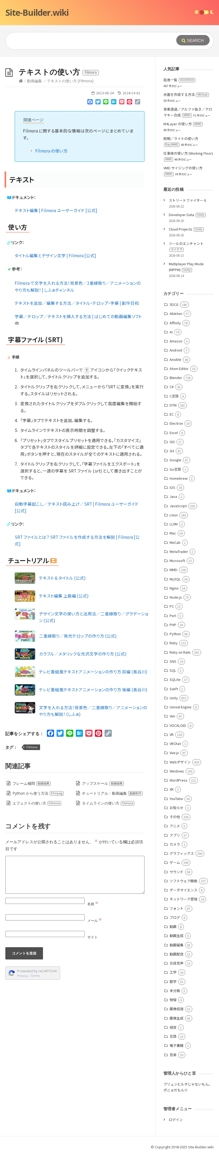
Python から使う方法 (37, 793)
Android (176, 350)
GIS (172, 441)
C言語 (174, 396)
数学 (173, 981)
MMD (173, 569)
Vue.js (174, 752)
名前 (92, 904)
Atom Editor (179, 368)
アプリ (175, 835)
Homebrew (178, 478)
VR (172, 734)
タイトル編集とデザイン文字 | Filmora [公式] (55, 255)
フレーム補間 (31, 783)
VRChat (175, 743)
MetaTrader (179, 551)
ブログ (175, 917)
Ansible (175, 359)
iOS (172, 487)
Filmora (31, 747)
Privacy (22, 976)
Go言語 (175, 469)
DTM (173, 405)
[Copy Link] (138, 103)
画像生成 (176, 1018)
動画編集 (34, 80)
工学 (173, 972)
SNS (173, 661)
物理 (173, 999)
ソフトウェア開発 (183, 880)
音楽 (173, 1054)
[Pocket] (122, 103)
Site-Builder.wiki (37, 12)
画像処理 (176, 1008)
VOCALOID (178, 725)
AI (171, 331)
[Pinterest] (130, 103)
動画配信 (176, 954)
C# (172, 386)
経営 (173, 1027)
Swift (174, 688)
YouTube (176, 798)
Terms (35, 976)
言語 (173, 1036)
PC (172, 606)
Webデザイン (180, 761)
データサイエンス (183, 889)
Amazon (176, 341)
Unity (174, 697)
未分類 (175, 990)
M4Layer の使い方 (182, 123)
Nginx (174, 588)
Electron (176, 423)
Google (175, 459)
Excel (174, 432)
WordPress (178, 780)
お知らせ (176, 807)
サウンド (176, 871)
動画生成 (176, 935)
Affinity (175, 322)
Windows (177, 771)
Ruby (174, 642)
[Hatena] (114, 103)
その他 (175, 816)
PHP (173, 624)
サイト (92, 937)
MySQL (175, 579)
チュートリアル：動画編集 (111, 793)
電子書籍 (176, 1045)
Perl (173, 615)
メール (94, 920)
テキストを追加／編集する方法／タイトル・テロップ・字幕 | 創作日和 (77, 303)
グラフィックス (182, 853)
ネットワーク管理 (183, 899)
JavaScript (178, 505)
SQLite (175, 679)
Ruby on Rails (180, 652)
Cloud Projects (185, 229)
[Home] (21, 80)
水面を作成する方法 (185, 94)
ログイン (176, 1119)
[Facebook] (90, 103)
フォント (176, 908)
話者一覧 (178, 79)
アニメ (175, 825)
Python (175, 633)
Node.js (176, 597)
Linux (174, 514)
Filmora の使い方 (51, 151)
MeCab (175, 542)
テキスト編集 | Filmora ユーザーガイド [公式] (56, 210)
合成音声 (176, 963)
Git (172, 450)
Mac (173, 533)
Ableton (176, 313)
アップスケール (102, 783)
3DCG (174, 304)
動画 (173, 926)
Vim (172, 716)
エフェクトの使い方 (36, 803)
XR (172, 789)
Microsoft (177, 560)
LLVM (174, 523)
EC (172, 414)
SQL (173, 670)
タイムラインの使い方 (107, 803)
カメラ (175, 844)
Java (173, 496)
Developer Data (186, 214)
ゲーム (175, 862)
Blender (176, 377)
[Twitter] (98, 103)
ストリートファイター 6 (187, 200)
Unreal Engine (180, 706)
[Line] (106, 103)
